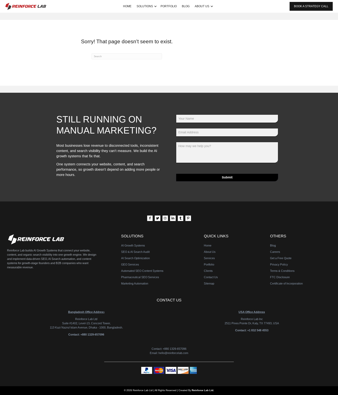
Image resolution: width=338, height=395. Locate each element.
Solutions (145, 6)
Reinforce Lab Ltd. (203, 390)
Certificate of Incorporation (286, 283)
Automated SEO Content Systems (142, 270)
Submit (227, 177)
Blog (186, 6)
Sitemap (209, 283)
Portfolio (169, 6)
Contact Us (211, 277)
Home (127, 6)
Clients (208, 270)
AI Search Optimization (135, 258)
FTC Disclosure (280, 277)
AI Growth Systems (133, 245)
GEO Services (130, 264)
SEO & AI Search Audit (135, 251)
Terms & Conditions (282, 270)
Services (209, 258)
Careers (275, 251)
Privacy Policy (279, 264)
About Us (202, 6)
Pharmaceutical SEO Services (140, 277)
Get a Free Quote (281, 258)
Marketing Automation (134, 283)
